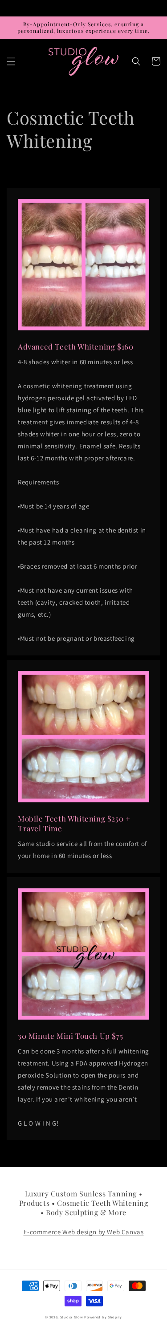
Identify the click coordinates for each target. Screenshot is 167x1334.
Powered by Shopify (103, 1316)
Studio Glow (71, 1316)
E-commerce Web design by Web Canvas (84, 1232)
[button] (11, 61)
